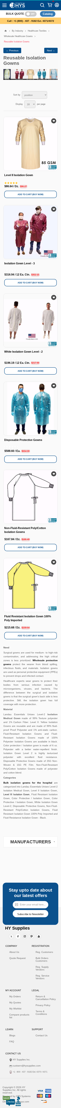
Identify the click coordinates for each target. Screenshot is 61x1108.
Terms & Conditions (41, 1012)
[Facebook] (18, 936)
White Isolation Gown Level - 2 (23, 351)
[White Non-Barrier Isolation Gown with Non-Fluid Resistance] (30, 497)
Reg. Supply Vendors (42, 968)
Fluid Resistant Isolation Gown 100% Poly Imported (27, 618)
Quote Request (17, 958)
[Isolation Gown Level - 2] (30, 232)
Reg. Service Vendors (42, 977)
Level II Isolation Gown (18, 175)
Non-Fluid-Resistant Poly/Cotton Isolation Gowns (25, 530)
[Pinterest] (31, 936)
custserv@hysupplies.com (27, 1065)
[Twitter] (11, 936)
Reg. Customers (44, 952)
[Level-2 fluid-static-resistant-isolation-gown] (30, 144)
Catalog (48, 13)
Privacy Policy (43, 1005)
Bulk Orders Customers (42, 959)
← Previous (12, 50)
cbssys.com (23, 1101)
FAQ (11, 1041)
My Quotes (15, 1002)
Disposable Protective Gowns (23, 440)
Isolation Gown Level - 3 (19, 263)
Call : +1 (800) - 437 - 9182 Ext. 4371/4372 (30, 21)
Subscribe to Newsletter (30, 914)
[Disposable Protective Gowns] (30, 409)
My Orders (15, 996)
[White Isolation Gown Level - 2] (30, 320)
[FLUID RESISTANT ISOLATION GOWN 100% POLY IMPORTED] (30, 585)
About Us (14, 952)
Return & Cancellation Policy (46, 997)
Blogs (12, 1035)
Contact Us (41, 1035)
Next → (51, 50)
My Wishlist (15, 1008)
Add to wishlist (53, 120)
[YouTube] (39, 936)
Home (5, 31)
